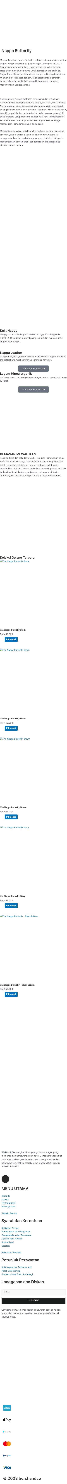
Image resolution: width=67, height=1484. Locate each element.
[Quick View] (3, 639)
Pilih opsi (11, 639)
